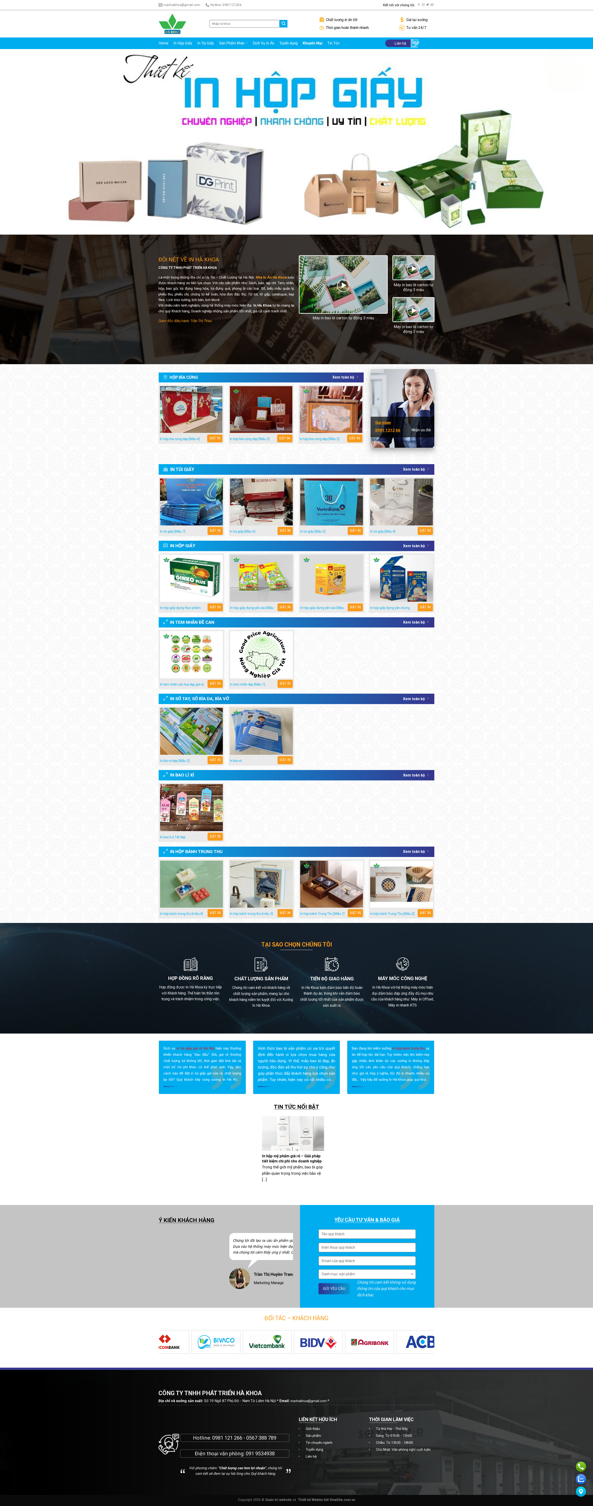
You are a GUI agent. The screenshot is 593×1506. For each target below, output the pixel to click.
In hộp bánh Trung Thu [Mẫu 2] (392, 914)
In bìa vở (236, 761)
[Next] (363, 416)
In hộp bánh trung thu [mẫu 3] (251, 914)
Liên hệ (311, 1456)
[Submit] (283, 24)
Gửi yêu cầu (334, 1288)
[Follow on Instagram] (423, 4)
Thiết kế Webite (310, 1500)
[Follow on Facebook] (418, 4)
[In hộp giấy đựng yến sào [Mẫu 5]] (331, 578)
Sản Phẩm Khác (232, 43)
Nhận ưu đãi (421, 430)
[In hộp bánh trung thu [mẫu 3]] (261, 884)
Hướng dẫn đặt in (320, 5)
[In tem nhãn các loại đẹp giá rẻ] (191, 654)
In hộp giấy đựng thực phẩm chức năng (180, 610)
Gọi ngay (383, 422)
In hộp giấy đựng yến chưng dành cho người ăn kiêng (390, 610)
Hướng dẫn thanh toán (362, 5)
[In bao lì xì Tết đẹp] (191, 807)
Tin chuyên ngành (319, 1443)
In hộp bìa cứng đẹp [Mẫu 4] (180, 439)
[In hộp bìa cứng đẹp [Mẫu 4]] (191, 409)
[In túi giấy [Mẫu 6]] (261, 501)
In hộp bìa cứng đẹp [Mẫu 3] (249, 439)
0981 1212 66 (387, 430)
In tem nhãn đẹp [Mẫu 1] (247, 684)
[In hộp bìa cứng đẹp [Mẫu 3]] (261, 409)
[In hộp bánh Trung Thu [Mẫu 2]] (401, 884)
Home (163, 43)
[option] (179, 1264)
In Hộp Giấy (182, 43)
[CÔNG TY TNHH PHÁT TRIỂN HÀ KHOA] (180, 23)
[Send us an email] (432, 4)
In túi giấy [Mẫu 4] (382, 531)
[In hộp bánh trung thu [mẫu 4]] (191, 884)
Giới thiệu (313, 1429)
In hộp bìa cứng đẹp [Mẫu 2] (319, 439)
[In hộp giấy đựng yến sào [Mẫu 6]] (261, 578)
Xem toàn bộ (343, 377)
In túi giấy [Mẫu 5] (312, 531)
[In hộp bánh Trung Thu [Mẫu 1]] (331, 884)
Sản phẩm (313, 1436)
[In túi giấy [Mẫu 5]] (331, 501)
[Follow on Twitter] (427, 4)
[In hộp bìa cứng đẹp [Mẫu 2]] (331, 409)
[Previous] (158, 416)
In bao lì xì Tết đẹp (173, 837)
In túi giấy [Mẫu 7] (172, 531)
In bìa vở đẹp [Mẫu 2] (174, 761)
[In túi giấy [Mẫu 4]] (401, 501)
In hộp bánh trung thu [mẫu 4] (181, 914)
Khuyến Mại (312, 43)
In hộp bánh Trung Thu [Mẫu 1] (322, 914)
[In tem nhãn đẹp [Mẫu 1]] (261, 654)
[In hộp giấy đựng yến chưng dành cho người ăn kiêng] (401, 578)
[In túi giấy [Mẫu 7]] (191, 501)
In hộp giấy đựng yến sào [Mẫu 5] (322, 610)
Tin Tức (334, 43)
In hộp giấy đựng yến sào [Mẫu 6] (252, 610)
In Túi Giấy (205, 43)
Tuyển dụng (288, 43)
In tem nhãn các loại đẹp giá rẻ (182, 684)
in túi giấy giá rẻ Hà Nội (195, 1048)
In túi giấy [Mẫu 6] (242, 531)
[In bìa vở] (261, 731)
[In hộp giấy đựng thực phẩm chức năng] (191, 578)
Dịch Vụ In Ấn (263, 43)
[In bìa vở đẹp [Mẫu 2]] (191, 731)
